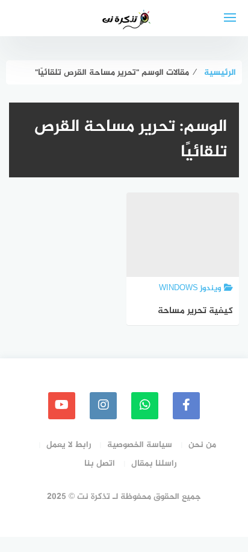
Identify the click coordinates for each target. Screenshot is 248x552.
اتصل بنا (99, 464)
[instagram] (103, 405)
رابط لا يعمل (68, 445)
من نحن (202, 445)
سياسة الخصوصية (139, 445)
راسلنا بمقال (153, 464)
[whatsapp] (144, 405)
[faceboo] (186, 405)
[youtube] (61, 405)
